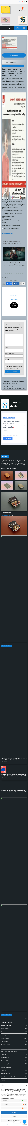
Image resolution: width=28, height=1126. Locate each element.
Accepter (14, 1112)
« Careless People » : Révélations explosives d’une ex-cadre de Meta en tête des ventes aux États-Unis (13, 775)
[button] (26, 1085)
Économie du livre (5, 1057)
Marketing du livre (5, 1073)
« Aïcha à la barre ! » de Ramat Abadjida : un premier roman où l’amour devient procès (13, 759)
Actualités (3, 1019)
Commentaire (8, 333)
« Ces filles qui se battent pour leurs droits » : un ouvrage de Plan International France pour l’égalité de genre (13, 792)
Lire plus (23, 265)
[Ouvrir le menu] (2, 28)
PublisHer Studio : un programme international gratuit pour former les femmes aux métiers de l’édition (12, 243)
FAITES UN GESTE (14, 295)
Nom (6, 347)
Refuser (14, 1116)
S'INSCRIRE (8, 438)
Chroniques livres (5, 1038)
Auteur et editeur (5, 1028)
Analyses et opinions (6, 1025)
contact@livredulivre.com (10, 468)
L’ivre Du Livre (4, 2)
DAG (7, 62)
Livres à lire (3, 1070)
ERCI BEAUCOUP (14, 305)
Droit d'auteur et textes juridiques (9, 1051)
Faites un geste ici (14, 55)
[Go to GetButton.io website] (24, 1124)
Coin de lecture (4, 1041)
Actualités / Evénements (6, 1022)
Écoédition (3, 1054)
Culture (3, 1048)
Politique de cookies (9, 1124)
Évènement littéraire (6, 1060)
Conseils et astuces (5, 1044)
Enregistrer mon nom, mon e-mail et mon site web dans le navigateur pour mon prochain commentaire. (14, 366)
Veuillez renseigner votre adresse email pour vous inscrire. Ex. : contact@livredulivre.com (13, 434)
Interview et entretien (6, 1067)
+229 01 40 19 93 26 (7, 512)
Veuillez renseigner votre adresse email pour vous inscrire (13, 426)
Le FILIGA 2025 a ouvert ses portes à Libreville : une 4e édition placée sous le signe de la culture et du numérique (13, 381)
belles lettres (4, 1032)
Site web (7, 359)
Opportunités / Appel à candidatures (13, 66)
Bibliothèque (4, 1035)
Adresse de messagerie (10, 353)
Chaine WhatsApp (5, 515)
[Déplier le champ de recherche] (10, 28)
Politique (3, 1080)
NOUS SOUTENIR (14, 299)
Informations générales (6, 1064)
